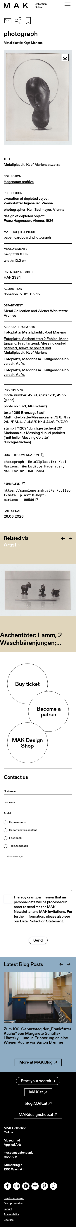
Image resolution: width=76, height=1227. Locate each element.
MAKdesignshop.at (36, 1114)
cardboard (22, 237)
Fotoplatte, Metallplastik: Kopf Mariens (35, 332)
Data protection (13, 1203)
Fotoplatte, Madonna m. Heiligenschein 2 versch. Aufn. (36, 361)
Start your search (36, 1081)
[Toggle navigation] (67, 5)
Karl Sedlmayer (39, 209)
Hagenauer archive (19, 181)
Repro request (17, 822)
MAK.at (36, 1092)
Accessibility (11, 1214)
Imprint (8, 1209)
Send (38, 940)
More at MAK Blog (36, 1062)
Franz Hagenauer (17, 220)
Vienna (47, 203)
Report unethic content (23, 829)
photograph (41, 237)
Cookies (8, 1220)
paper (8, 237)
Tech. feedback (18, 845)
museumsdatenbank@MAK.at (18, 1154)
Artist (10, 544)
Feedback (15, 837)
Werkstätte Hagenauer (22, 203)
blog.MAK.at (36, 1103)
